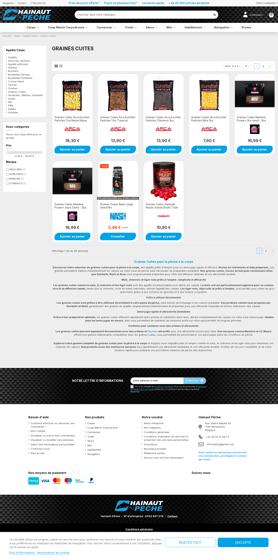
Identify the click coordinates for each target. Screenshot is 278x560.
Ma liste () (39, 3)
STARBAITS (17, 183)
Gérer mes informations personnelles (53, 444)
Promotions (150, 444)
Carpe (91, 423)
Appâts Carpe (15, 50)
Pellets (12, 108)
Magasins (8, 3)
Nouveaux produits (155, 448)
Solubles (13, 112)
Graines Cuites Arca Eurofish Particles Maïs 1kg (208, 119)
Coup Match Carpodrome (102, 427)
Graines (12, 88)
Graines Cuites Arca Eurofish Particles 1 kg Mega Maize (72, 119)
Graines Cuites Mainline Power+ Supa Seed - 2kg (70, 206)
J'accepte (243, 542)
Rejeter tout (190, 542)
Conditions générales (156, 432)
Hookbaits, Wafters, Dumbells (25, 95)
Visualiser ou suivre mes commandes (53, 435)
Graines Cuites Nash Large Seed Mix (116, 206)
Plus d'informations (22, 552)
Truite (90, 436)
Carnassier (93, 432)
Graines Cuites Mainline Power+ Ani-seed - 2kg (251, 119)
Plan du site (37, 453)
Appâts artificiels (18, 64)
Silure (90, 440)
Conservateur (16, 81)
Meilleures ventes (154, 453)
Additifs (12, 57)
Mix (10, 101)
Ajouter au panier (72, 149)
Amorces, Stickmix (19, 60)
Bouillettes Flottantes (20, 77)
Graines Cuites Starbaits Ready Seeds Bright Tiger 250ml (162, 207)
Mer (89, 445)
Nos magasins (152, 427)
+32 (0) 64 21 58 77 (217, 436)
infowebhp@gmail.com (220, 444)
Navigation (93, 454)
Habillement (94, 449)
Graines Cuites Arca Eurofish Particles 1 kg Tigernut (117, 119)
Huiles (11, 98)
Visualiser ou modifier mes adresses (52, 439)
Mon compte (38, 430)
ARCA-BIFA (17, 169)
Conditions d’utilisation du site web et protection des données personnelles (166, 438)
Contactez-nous (40, 448)
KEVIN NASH (17, 174)
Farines (12, 84)
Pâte (10, 105)
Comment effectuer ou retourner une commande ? (53, 425)
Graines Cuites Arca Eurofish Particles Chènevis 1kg (163, 119)
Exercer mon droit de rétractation (163, 457)
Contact (21, 3)
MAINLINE (16, 178)
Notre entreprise (153, 423)
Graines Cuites (17, 91)
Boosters (13, 70)
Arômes (12, 67)
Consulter (118, 236)
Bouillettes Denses (19, 74)
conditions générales (164, 386)
